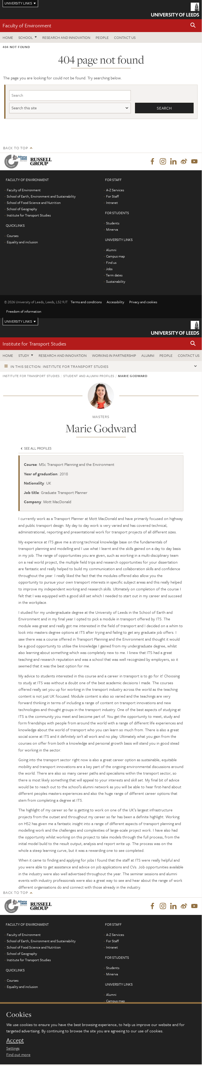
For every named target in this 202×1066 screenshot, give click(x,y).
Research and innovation (66, 37)
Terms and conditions (86, 302)
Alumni (111, 250)
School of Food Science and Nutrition (34, 202)
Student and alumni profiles (88, 375)
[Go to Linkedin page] (173, 161)
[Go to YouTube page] (194, 161)
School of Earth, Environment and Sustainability (41, 196)
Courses (12, 235)
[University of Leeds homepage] (175, 10)
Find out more (18, 1054)
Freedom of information (23, 311)
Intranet (112, 202)
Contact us (125, 37)
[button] (193, 25)
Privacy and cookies (143, 302)
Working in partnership (114, 355)
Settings (12, 1048)
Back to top (15, 148)
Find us (111, 262)
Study (23, 355)
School (25, 37)
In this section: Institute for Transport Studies (59, 366)
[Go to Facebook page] (152, 161)
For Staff (112, 196)
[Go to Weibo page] (184, 161)
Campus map (115, 256)
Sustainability (115, 281)
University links (18, 321)
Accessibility (115, 302)
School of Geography (22, 209)
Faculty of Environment (27, 25)
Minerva (112, 229)
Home (8, 37)
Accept (15, 1040)
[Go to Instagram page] (163, 161)
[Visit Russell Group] (41, 161)
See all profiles (37, 448)
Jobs (109, 268)
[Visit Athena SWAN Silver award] (16, 161)
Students (112, 223)
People (102, 37)
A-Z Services (115, 190)
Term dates (114, 275)
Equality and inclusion (22, 242)
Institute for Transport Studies (29, 215)
